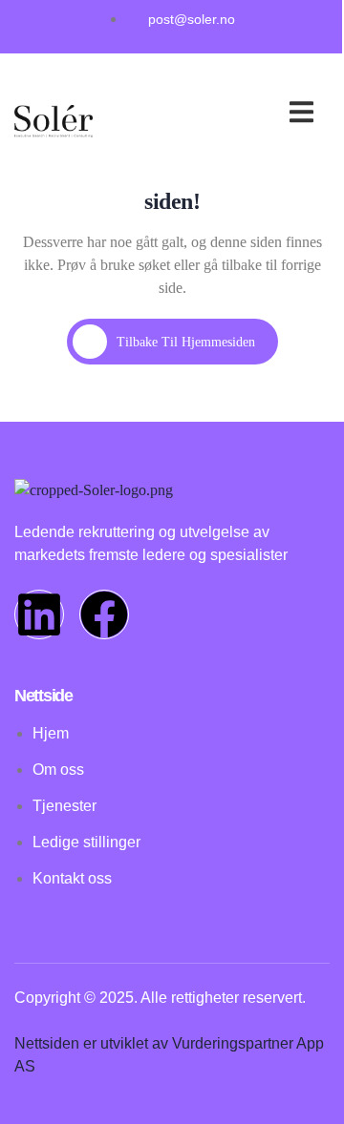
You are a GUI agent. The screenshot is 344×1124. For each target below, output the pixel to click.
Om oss (273, 115)
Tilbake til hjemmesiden (186, 342)
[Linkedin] (39, 614)
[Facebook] (104, 614)
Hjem (206, 91)
